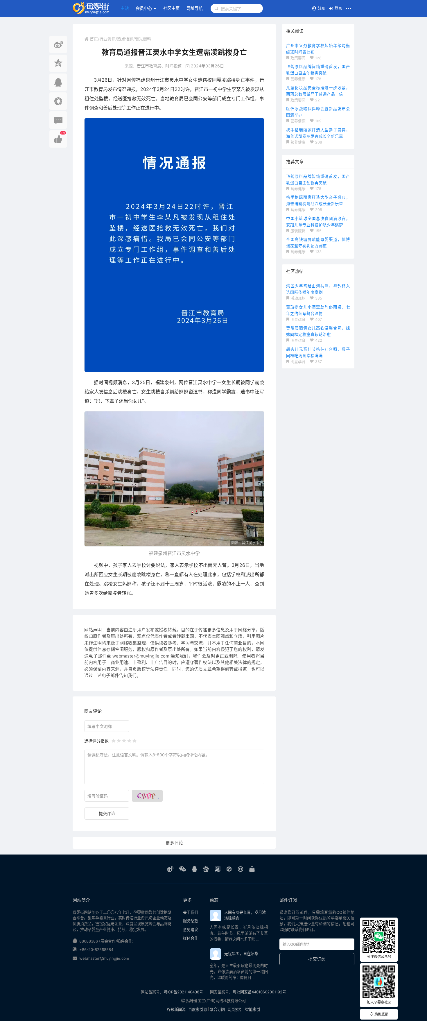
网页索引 (235, 1009)
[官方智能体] (229, 869)
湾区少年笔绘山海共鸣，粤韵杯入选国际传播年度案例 (318, 289)
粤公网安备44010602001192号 (259, 992)
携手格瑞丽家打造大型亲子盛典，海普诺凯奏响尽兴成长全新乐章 (318, 133)
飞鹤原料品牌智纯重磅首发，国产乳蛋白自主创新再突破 (318, 69)
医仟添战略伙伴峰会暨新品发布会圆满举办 (318, 111)
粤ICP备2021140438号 (183, 992)
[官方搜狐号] (217, 869)
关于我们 (190, 912)
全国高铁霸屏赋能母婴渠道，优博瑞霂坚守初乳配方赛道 (318, 242)
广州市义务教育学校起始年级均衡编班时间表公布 (318, 48)
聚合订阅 (217, 1009)
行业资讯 (107, 38)
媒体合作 (190, 938)
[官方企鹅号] (194, 869)
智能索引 (252, 1009)
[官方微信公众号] (182, 869)
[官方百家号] (206, 869)
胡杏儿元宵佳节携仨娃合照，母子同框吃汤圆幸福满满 (318, 352)
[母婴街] (91, 8)
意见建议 (190, 929)
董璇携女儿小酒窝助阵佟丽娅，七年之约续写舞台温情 (318, 310)
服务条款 (190, 920)
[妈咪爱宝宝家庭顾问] (252, 869)
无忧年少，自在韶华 (241, 953)
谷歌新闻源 (176, 1009)
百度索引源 (197, 1009)
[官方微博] (170, 869)
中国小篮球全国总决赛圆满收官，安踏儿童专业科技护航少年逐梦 (318, 221)
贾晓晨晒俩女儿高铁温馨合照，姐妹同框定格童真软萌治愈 (318, 331)
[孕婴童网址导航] (240, 869)
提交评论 (107, 813)
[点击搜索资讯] (216, 8)
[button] (124, 8)
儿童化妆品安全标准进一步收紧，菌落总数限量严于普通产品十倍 (318, 90)
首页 (94, 38)
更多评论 (174, 843)
